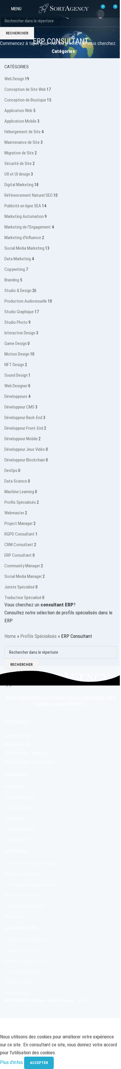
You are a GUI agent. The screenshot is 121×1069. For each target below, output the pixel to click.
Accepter (39, 1062)
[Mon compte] (29, 9)
